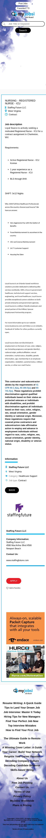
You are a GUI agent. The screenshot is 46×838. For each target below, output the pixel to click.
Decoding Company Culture (22, 761)
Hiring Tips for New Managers (22, 716)
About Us (22, 778)
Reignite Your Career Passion (22, 756)
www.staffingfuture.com (17, 560)
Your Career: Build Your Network (22, 752)
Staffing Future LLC (16, 531)
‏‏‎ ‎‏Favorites (23, 8)
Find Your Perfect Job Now (22, 721)
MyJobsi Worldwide (22, 800)
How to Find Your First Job (22, 730)
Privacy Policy (22, 796)
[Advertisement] (23, 60)
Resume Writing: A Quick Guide (22, 703)
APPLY (13, 581)
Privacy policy (28, 829)
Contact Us (22, 787)
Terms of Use (22, 791)
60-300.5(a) (25, 388)
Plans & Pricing (22, 805)
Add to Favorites (14, 588)
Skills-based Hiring (22, 770)
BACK (12, 490)
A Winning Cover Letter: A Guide (22, 747)
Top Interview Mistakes (22, 725)
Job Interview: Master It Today (22, 712)
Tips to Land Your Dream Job (22, 707)
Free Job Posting (22, 782)
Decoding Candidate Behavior (22, 765)
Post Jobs (23, 3)
